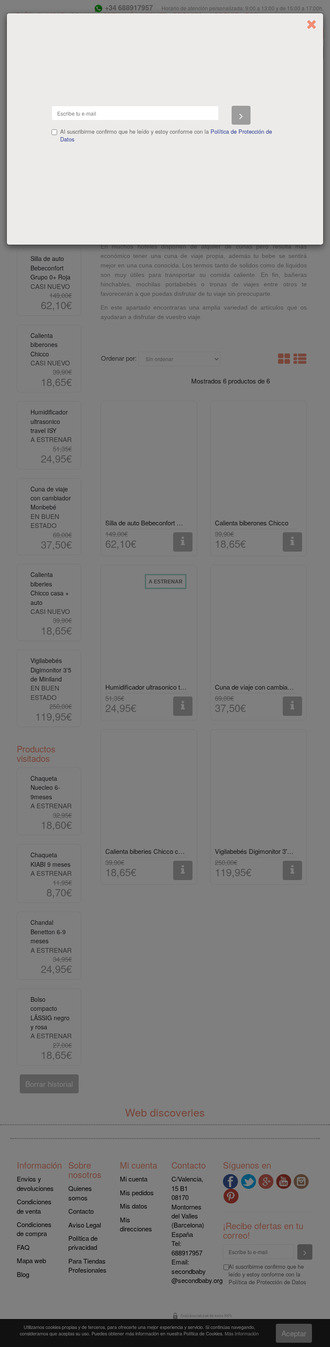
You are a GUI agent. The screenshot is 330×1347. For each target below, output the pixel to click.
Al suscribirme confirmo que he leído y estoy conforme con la (166, 135)
